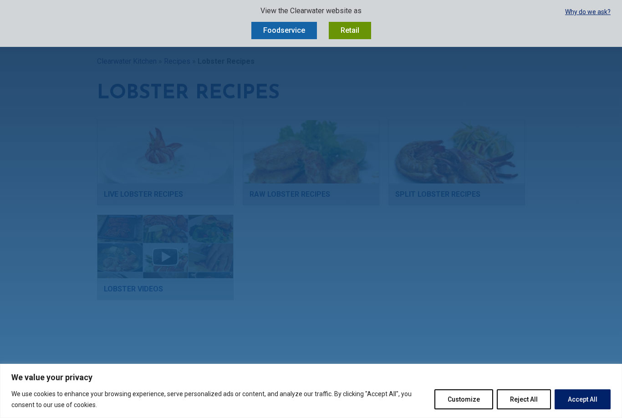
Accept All (582, 399)
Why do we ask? (588, 11)
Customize (464, 399)
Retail (350, 30)
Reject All (524, 399)
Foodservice (284, 30)
